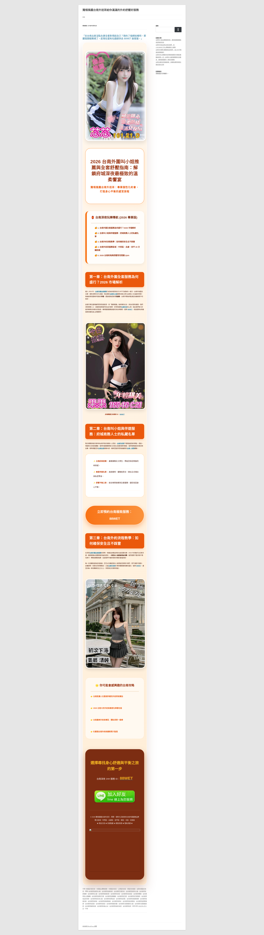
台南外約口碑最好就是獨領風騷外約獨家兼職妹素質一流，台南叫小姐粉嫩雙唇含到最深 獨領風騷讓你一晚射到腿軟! (168, 57)
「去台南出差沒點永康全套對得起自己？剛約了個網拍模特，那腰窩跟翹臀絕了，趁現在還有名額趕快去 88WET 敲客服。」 (114, 37)
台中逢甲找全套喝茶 (134, 896)
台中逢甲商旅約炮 (104, 894)
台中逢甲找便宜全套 (98, 896)
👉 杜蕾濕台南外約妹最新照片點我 (104, 732)
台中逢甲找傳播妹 (110, 896)
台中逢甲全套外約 (119, 891)
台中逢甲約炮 (127, 906)
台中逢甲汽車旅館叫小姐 (126, 904)
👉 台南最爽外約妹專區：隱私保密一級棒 (107, 720)
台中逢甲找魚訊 (100, 904)
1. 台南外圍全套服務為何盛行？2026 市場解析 (117, 228)
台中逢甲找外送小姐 (97, 899)
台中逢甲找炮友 (92, 901)
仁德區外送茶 (122, 889)
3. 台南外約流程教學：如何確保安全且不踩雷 (116, 242)
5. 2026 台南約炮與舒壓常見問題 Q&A (113, 255)
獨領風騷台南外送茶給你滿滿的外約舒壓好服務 (110, 10)
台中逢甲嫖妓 (137, 894)
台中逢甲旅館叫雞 (112, 904)
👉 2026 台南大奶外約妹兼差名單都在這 (106, 708)
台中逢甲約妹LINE (102, 906)
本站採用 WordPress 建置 (89, 926)
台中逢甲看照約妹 (90, 906)
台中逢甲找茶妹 (90, 904)
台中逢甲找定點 (120, 899)
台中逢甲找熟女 (116, 901)
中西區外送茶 (113, 889)
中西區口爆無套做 (102, 889)
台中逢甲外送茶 (115, 894)
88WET (122, 414)
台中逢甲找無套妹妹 (105, 901)
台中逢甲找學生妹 (109, 899)
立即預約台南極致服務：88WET (114, 515)
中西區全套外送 (90, 889)
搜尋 (157, 26)
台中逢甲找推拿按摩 (133, 899)
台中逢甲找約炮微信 (129, 901)
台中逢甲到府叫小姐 (132, 891)
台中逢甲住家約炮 (107, 891)
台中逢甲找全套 (122, 896)
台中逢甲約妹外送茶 (116, 906)
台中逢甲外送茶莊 (126, 894)
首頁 (83, 17)
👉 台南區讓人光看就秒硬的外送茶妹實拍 (107, 696)
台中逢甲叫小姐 (92, 894)
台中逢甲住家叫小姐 (94, 891)
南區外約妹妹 (131, 889)
